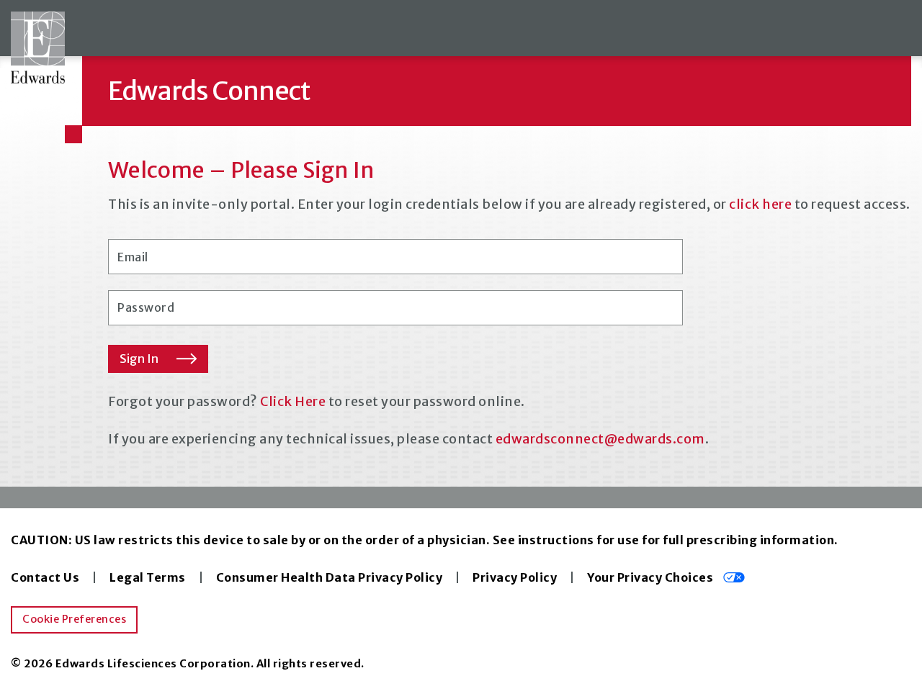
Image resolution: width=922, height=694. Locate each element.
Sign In (139, 358)
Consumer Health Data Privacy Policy (329, 577)
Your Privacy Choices (651, 577)
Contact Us (45, 577)
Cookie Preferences (74, 619)
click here (760, 204)
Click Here (293, 401)
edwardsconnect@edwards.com (600, 439)
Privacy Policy (515, 577)
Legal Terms (147, 577)
